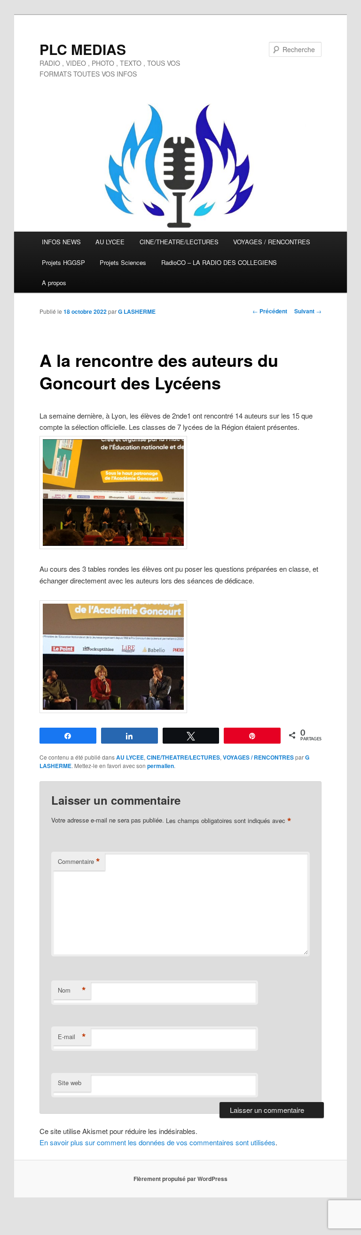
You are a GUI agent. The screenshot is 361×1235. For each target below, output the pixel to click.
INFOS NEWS (61, 241)
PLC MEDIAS (82, 49)
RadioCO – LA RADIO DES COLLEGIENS (219, 262)
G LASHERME (137, 311)
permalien (160, 765)
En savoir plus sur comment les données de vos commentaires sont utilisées (157, 1142)
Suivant (308, 311)
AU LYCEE (110, 241)
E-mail (72, 1036)
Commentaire (79, 861)
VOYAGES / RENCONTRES (271, 241)
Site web (69, 1082)
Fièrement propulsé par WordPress (180, 1178)
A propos (54, 282)
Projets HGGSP (63, 262)
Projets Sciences (123, 262)
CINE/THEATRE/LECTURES (179, 241)
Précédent (269, 311)
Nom (72, 990)
